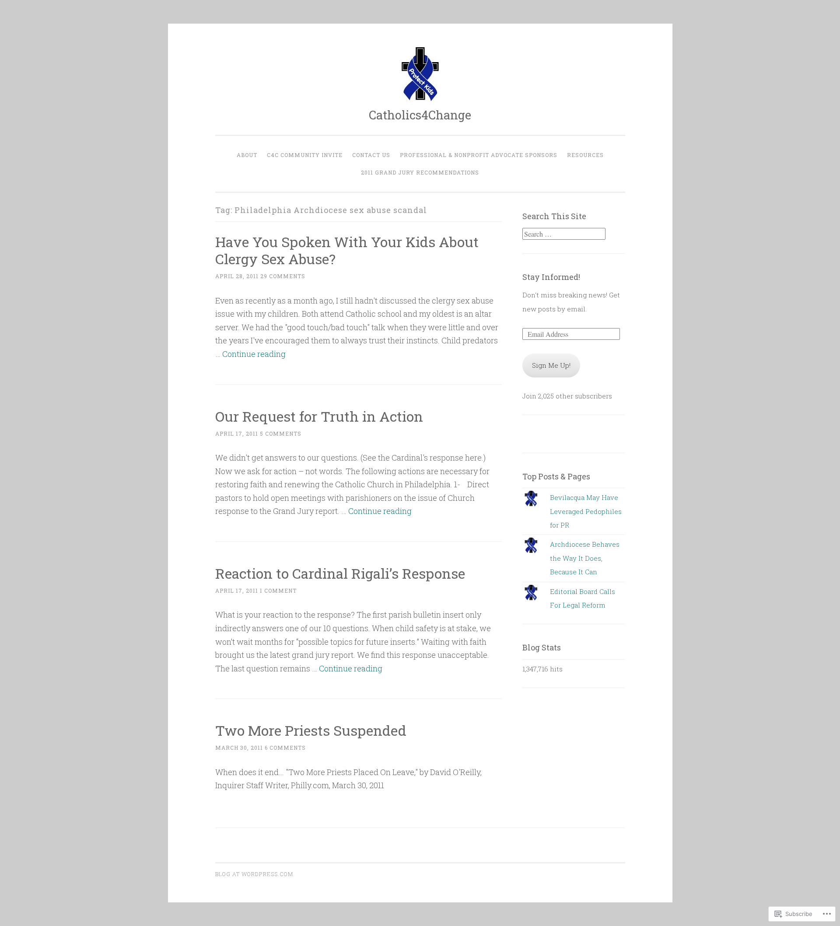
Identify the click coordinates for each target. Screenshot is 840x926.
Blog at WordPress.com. (255, 873)
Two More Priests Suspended (310, 730)
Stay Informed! (551, 277)
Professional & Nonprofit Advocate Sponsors (478, 154)
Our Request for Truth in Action (319, 416)
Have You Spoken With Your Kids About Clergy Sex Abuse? (347, 250)
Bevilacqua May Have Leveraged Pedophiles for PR (586, 511)
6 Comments (285, 747)
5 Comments (280, 433)
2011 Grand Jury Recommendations (420, 172)
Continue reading (254, 354)
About (247, 154)
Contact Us (371, 154)
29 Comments (282, 276)
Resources (585, 154)
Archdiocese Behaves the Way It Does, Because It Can (585, 558)
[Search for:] (564, 234)
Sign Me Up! (551, 365)
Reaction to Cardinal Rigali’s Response (340, 573)
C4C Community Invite (305, 154)
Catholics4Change (420, 114)
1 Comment (278, 590)
